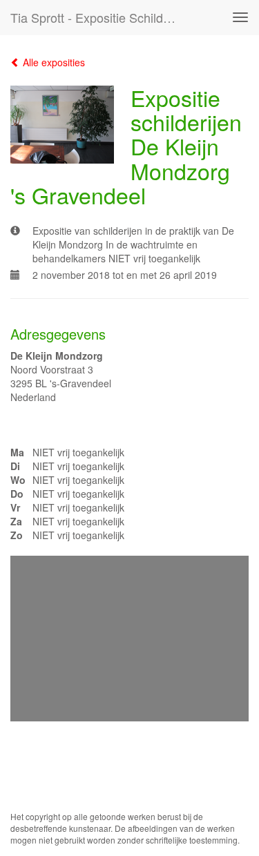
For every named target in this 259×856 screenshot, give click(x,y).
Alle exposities (52, 62)
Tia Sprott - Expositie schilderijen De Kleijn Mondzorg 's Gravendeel (99, 17)
